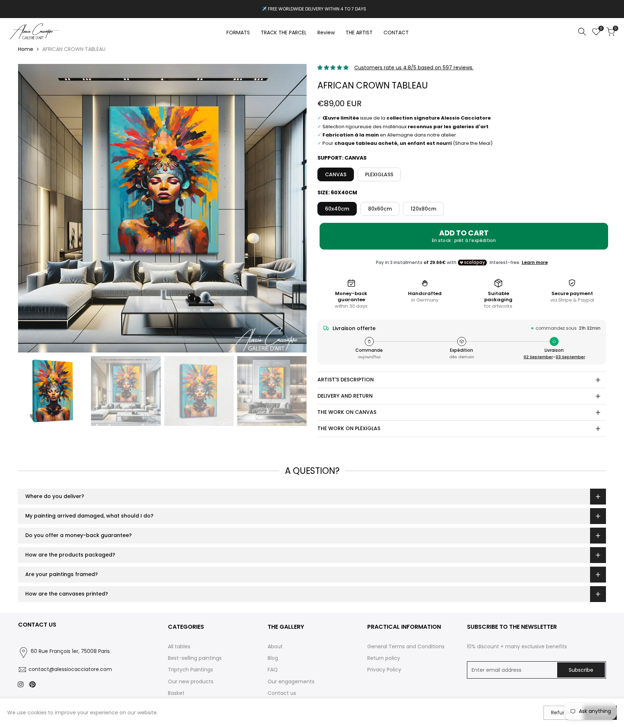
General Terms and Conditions (406, 646)
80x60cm (380, 208)
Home (25, 49)
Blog (273, 658)
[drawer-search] (582, 31)
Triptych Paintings (190, 669)
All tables (179, 646)
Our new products (190, 681)
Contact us (282, 693)
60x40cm (337, 208)
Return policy (383, 658)
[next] (292, 208)
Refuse (559, 712)
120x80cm (423, 208)
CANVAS (335, 174)
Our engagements (291, 681)
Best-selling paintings (195, 658)
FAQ (273, 669)
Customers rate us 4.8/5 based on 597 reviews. (413, 67)
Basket (176, 693)
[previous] (32, 208)
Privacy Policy (384, 669)
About (275, 646)
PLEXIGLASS (379, 174)
